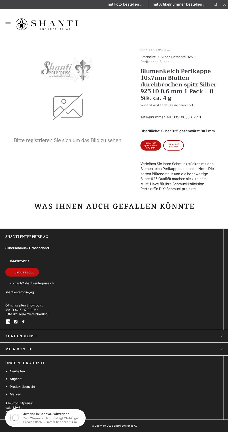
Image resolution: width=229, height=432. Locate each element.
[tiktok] (23, 321)
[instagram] (15, 321)
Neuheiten (17, 371)
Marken (15, 394)
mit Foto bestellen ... (126, 4)
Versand (144, 105)
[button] (221, 4)
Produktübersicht (22, 386)
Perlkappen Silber (152, 62)
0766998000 (24, 272)
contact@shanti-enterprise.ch (32, 283)
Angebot (16, 379)
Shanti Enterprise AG (124, 425)
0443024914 (20, 261)
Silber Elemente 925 (175, 57)
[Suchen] (215, 4)
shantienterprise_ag (19, 292)
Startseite (146, 57)
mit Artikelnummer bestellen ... (180, 4)
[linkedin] (8, 321)
